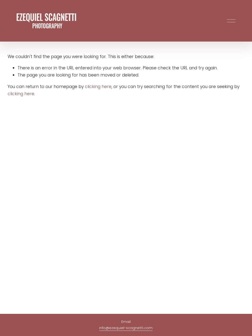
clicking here (98, 87)
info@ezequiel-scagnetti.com (126, 327)
